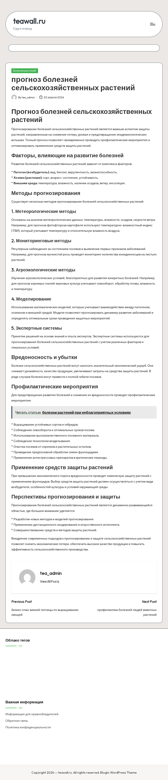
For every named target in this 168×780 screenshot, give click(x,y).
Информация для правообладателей (31, 714)
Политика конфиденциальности (28, 727)
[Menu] (152, 24)
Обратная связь (16, 721)
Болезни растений (24, 70)
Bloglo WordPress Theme (118, 773)
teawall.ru (29, 21)
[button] (49, 581)
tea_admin (51, 573)
